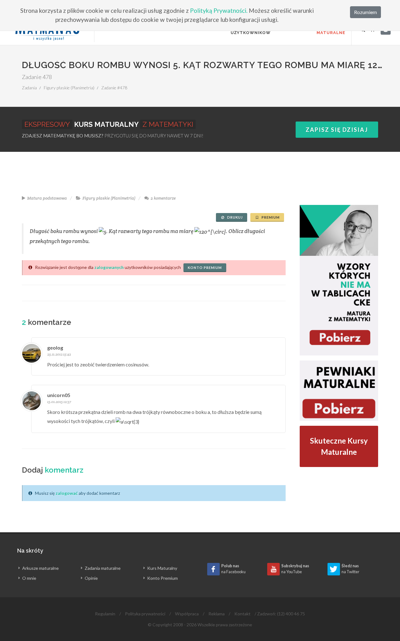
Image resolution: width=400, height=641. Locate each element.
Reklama (216, 613)
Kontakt (242, 613)
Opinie (91, 578)
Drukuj (234, 217)
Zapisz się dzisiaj (337, 129)
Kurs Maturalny (162, 568)
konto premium (205, 268)
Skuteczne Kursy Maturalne (339, 446)
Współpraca (187, 613)
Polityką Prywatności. (219, 10)
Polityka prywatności (145, 613)
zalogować (67, 493)
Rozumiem (365, 12)
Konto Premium (162, 578)
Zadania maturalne (103, 568)
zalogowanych (109, 267)
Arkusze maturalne (40, 568)
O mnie (29, 578)
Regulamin (105, 613)
